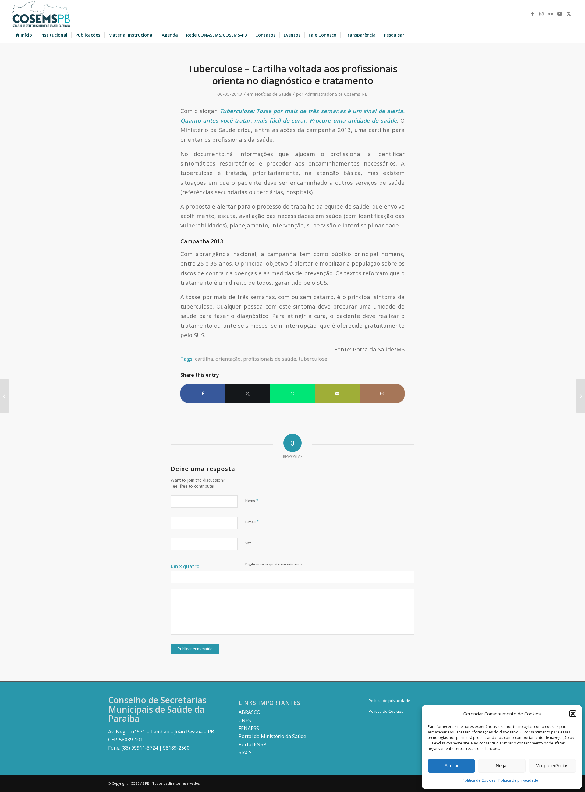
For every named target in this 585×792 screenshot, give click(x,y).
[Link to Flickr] (550, 13)
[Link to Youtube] (559, 13)
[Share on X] (247, 393)
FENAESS (249, 728)
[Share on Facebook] (202, 393)
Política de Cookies (479, 780)
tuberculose (313, 358)
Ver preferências (552, 765)
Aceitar (452, 765)
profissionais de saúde (269, 358)
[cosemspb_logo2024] (41, 13)
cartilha (204, 358)
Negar (502, 765)
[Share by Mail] (337, 393)
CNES (245, 720)
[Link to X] (568, 13)
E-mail (252, 521)
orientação (228, 358)
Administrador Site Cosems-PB (336, 94)
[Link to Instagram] (541, 13)
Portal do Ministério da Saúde (272, 736)
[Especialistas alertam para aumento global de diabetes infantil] (4, 396)
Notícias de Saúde (273, 94)
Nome (251, 500)
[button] (573, 714)
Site (248, 542)
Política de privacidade (518, 780)
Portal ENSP (252, 744)
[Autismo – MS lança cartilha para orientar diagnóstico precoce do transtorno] (580, 396)
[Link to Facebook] (532, 13)
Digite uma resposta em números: (274, 564)
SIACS (245, 752)
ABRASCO (250, 712)
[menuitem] (24, 35)
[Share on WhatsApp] (292, 393)
